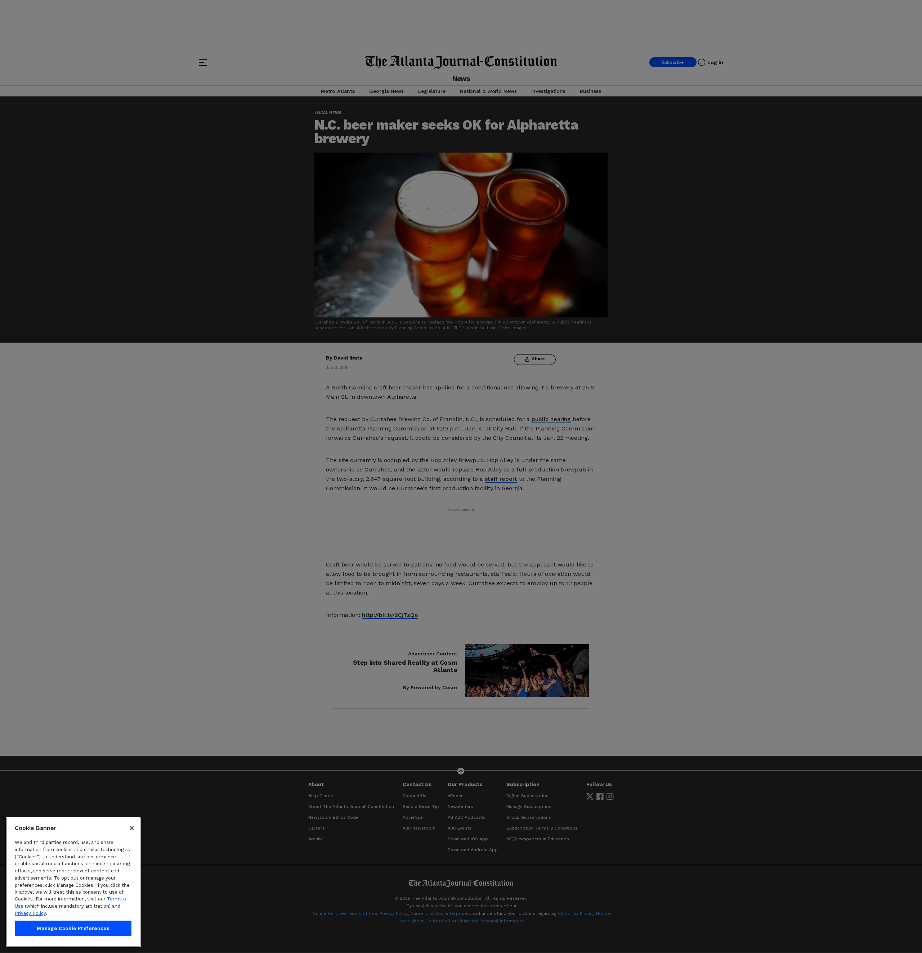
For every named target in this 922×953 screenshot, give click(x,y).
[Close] (132, 828)
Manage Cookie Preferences (73, 928)
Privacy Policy (30, 913)
